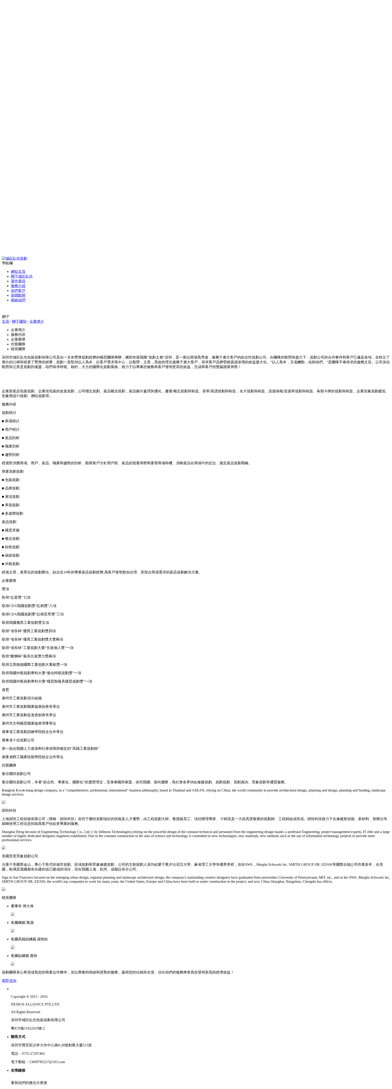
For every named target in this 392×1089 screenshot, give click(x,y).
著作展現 (18, 281)
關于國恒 (19, 321)
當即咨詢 (9, 981)
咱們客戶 (18, 291)
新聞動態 (18, 295)
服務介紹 (18, 286)
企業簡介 (36, 321)
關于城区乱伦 (22, 276)
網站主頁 (18, 271)
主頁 (5, 321)
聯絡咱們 (18, 300)
